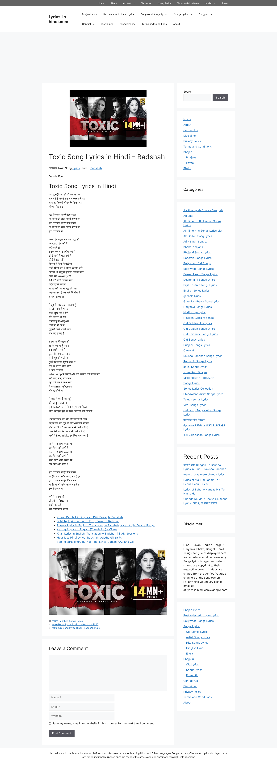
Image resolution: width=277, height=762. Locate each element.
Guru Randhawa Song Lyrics (201, 301)
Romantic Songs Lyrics (197, 361)
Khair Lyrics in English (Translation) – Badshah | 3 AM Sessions (97, 533)
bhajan (209, 3)
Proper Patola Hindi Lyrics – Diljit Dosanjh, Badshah (90, 517)
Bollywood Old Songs (197, 263)
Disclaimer (146, 3)
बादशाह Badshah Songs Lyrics (67, 621)
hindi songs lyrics (194, 312)
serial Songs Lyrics (195, 366)
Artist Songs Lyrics (198, 637)
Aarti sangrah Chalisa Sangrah (203, 210)
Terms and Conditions (188, 3)
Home (101, 3)
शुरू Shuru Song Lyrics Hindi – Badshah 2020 (76, 627)
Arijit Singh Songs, (195, 241)
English (190, 653)
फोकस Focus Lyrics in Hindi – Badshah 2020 (75, 624)
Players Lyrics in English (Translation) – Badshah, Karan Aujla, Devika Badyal (106, 525)
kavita (190, 163)
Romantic (192, 675)
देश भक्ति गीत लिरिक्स (194, 420)
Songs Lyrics (181, 14)
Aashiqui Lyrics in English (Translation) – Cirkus (87, 529)
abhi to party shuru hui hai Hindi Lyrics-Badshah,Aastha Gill (95, 541)
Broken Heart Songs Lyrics (200, 274)
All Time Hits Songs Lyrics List (202, 230)
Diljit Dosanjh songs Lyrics (200, 285)
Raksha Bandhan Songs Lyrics (202, 356)
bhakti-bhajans (193, 247)
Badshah (96, 168)
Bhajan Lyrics (89, 14)
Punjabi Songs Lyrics (196, 345)
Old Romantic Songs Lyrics (200, 334)
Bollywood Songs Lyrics (154, 14)
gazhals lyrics (192, 296)
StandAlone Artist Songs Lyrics (203, 394)
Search (187, 91)
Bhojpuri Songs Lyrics (197, 252)
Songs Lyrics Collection (198, 388)
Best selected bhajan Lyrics (118, 14)
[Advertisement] (138, 56)
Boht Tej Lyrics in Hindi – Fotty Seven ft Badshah (88, 521)
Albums (188, 215)
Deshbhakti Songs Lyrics (199, 279)
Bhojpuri (204, 14)
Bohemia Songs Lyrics (197, 257)
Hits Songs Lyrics (197, 642)
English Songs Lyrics (196, 290)
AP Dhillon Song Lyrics (197, 236)
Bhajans (191, 157)
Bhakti (225, 3)
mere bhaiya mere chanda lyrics (204, 474)
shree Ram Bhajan (195, 372)
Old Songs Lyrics (194, 339)
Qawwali (188, 350)
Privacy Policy (164, 3)
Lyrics (76, 168)
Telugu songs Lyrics (196, 399)
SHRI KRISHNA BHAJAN (198, 377)
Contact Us (128, 3)
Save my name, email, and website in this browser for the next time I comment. (103, 723)
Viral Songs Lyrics (194, 405)
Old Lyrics (192, 664)
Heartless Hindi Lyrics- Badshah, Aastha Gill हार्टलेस (89, 537)
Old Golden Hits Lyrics (197, 323)
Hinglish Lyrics (195, 648)
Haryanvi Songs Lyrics (197, 307)
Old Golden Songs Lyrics (199, 328)
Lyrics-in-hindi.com (58, 19)
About (114, 3)
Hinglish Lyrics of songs (198, 317)
